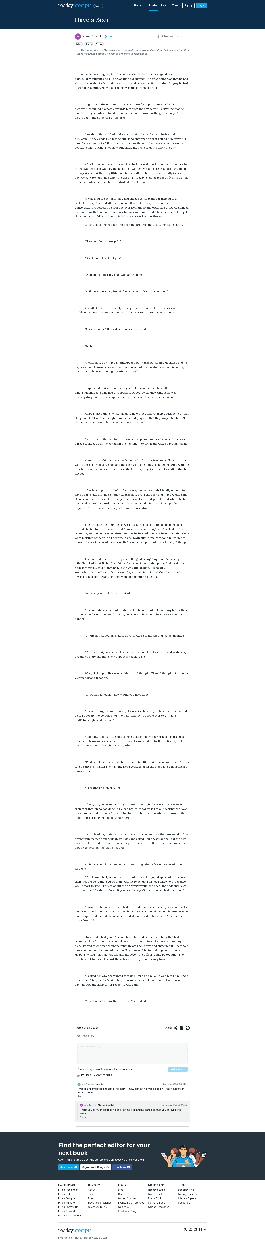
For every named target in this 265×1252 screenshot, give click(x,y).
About (91, 1189)
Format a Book (156, 1202)
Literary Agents (187, 1198)
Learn (164, 5)
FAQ (60, 1237)
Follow (109, 36)
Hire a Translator (67, 1211)
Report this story (84, 1035)
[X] (185, 1229)
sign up (93, 1069)
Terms (68, 1237)
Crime (78, 44)
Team (91, 1194)
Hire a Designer (67, 1198)
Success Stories (97, 1207)
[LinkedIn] (195, 1229)
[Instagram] (190, 1229)
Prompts (139, 5)
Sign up (188, 5)
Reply (80, 1096)
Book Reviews (186, 1189)
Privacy (78, 1237)
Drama (89, 44)
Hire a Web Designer (69, 1215)
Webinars (123, 1207)
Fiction (99, 44)
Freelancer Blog (127, 1211)
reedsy (75, 5)
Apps (97, 6)
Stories (153, 5)
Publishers (184, 1202)
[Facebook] (200, 1229)
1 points (90, 1084)
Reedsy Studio (156, 1189)
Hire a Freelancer (68, 1189)
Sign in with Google (94, 1167)
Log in (201, 5)
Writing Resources (158, 1207)
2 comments (181, 36)
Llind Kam (100, 1084)
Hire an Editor (66, 1194)
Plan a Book (154, 1198)
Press (91, 1198)
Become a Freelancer (100, 1202)
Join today (66, 1167)
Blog (120, 1189)
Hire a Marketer (67, 1202)
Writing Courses (127, 1198)
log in (104, 1069)
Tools (175, 5)
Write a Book (155, 1194)
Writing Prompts (187, 1194)
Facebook (120, 1167)
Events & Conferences (131, 1202)
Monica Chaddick (106, 1105)
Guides (122, 1194)
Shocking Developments (133, 53)
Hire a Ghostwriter (68, 1207)
